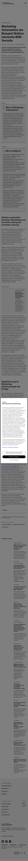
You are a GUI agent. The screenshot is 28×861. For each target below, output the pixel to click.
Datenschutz (9, 447)
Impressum (4, 447)
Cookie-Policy (15, 447)
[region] (14, 430)
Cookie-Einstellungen (14, 460)
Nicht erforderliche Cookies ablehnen (14, 452)
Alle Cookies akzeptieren (14, 456)
